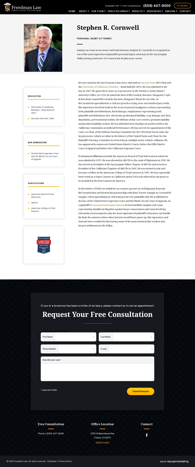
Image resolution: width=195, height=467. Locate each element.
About (83, 11)
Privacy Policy (65, 461)
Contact (185, 11)
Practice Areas (118, 11)
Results (137, 11)
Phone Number (50, 349)
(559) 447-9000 (157, 6)
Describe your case (52, 360)
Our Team (97, 11)
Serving (170, 11)
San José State (148, 82)
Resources (154, 11)
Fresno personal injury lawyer (107, 204)
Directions (102, 443)
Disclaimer (52, 461)
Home (72, 11)
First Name (49, 337)
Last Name (106, 337)
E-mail (105, 349)
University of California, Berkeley (100, 86)
